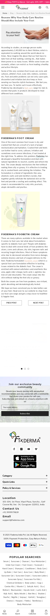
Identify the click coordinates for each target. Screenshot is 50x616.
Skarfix (6, 597)
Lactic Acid (40, 590)
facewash (38, 565)
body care (41, 568)
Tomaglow (41, 597)
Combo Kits (9, 586)
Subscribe (25, 413)
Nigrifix (14, 597)
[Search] (47, 7)
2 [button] (25, 369)
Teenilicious (37, 601)
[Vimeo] (36, 449)
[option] (25, 342)
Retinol (5, 590)
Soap (39, 583)
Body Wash (39, 572)
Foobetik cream (31, 260)
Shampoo (19, 568)
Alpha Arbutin (20, 593)
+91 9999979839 (11, 512)
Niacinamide (16, 590)
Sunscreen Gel (7, 576)
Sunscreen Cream (23, 576)
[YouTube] (28, 449)
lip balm (7, 572)
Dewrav (10, 601)
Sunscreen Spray (15, 579)
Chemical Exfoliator (15, 583)
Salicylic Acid (32, 586)
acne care (28, 572)
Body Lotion (30, 583)
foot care (28, 88)
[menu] (2, 7)
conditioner (30, 568)
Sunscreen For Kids (32, 579)
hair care (17, 572)
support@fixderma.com (13, 520)
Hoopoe (19, 601)
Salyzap (23, 597)
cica (42, 586)
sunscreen (15, 561)
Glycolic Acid (28, 590)
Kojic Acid (8, 593)
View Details (9, 366)
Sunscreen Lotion (39, 576)
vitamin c (21, 586)
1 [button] (21, 369)
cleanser (25, 561)
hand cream (7, 568)
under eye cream (13, 565)
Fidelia (27, 601)
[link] (17, 612)
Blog (11, 13)
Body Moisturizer (24, 604)
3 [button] (28, 369)
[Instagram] (21, 449)
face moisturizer (38, 561)
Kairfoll (31, 597)
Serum (6, 561)
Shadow (41, 593)
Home (5, 13)
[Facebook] (14, 449)
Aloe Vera (32, 593)
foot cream (27, 565)
